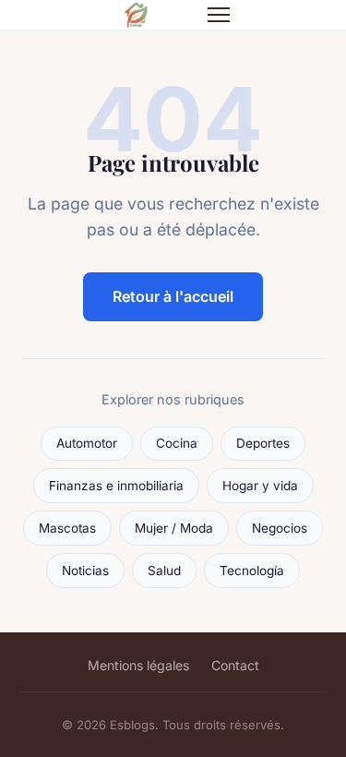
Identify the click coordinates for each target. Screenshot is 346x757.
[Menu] (218, 15)
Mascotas (67, 528)
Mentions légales (138, 665)
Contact (235, 665)
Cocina (176, 443)
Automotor (86, 443)
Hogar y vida (260, 485)
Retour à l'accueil (173, 296)
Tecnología (252, 570)
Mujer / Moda (174, 528)
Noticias (85, 570)
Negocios (279, 528)
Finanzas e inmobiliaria (116, 485)
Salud (164, 570)
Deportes (263, 443)
